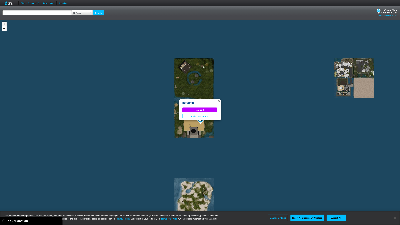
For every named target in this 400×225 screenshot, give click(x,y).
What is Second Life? (30, 3)
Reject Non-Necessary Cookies (307, 218)
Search (98, 13)
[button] (219, 101)
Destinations (49, 3)
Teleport (199, 109)
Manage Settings (278, 218)
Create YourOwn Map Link (389, 11)
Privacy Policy (123, 219)
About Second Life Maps (386, 16)
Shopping (63, 3)
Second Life (10, 3)
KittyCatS (188, 103)
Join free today (199, 116)
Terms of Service (169, 219)
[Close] (395, 217)
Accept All (336, 218)
